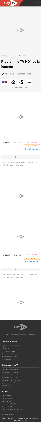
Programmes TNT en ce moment (12, 380)
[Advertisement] (20, 30)
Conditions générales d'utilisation (12, 412)
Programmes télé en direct (10, 372)
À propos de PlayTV (8, 398)
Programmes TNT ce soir (9, 377)
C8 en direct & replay (8, 359)
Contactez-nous (6, 395)
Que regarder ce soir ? (8, 383)
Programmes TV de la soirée (10, 375)
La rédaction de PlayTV (9, 404)
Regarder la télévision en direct (11, 346)
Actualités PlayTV (7, 401)
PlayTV (3, 56)
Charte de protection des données (12, 409)
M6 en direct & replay (8, 354)
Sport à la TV (6, 385)
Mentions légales (7, 406)
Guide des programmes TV (10, 369)
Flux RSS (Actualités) (8, 414)
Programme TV (14, 56)
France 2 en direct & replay (10, 356)
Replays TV (5, 348)
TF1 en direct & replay (8, 351)
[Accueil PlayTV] (20, 327)
